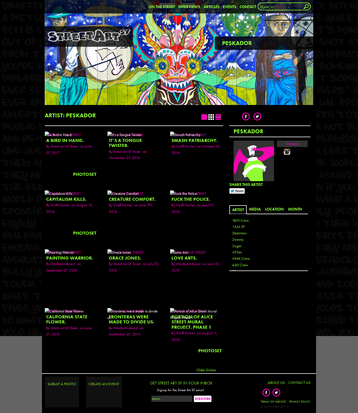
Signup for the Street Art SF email (180, 390)
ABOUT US (276, 382)
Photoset (84, 174)
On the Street (162, 6)
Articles (212, 6)
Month (295, 209)
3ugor (236, 245)
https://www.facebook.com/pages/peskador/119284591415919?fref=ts (280, 151)
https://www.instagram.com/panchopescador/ (287, 151)
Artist (238, 209)
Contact (248, 6)
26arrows (239, 232)
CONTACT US (299, 382)
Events (229, 6)
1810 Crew (240, 220)
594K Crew (241, 258)
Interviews (189, 6)
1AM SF (238, 226)
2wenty (238, 239)
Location (274, 209)
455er (237, 252)
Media (255, 209)
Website (292, 143)
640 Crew (240, 264)
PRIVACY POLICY (299, 401)
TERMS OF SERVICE (273, 401)
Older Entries (206, 369)
